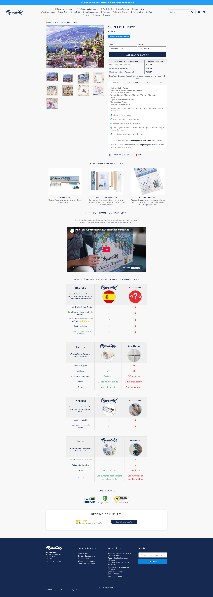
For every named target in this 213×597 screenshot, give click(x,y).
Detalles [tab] (115, 83)
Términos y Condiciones (87, 561)
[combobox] (181, 12)
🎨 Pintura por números (54, 22)
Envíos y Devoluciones (86, 556)
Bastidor (141, 45)
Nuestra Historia (84, 553)
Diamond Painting (115, 576)
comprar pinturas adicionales (140, 141)
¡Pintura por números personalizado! (116, 573)
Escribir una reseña (124, 522)
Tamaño (111, 45)
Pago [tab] (148, 83)
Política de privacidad (86, 564)
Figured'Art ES (109, 587)
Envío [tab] (161, 83)
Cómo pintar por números (147, 145)
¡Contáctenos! (83, 558)
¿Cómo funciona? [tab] (132, 83)
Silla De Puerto (72, 22)
